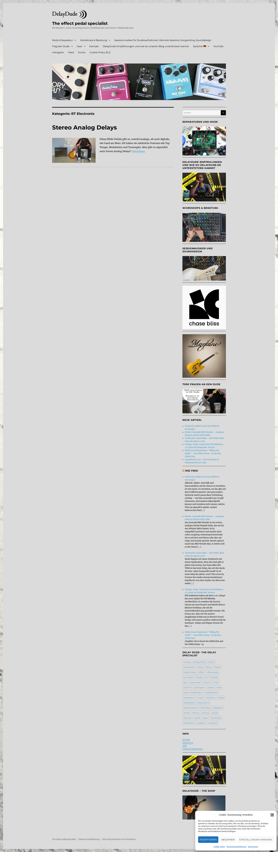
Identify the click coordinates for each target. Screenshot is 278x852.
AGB (184, 746)
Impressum (253, 846)
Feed (71, 52)
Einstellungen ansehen (255, 839)
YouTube (218, 46)
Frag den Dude (61, 46)
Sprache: (198, 46)
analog (186, 662)
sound (215, 713)
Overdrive (210, 697)
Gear (79, 46)
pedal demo (203, 702)
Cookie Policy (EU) (99, 52)
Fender (199, 677)
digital (218, 667)
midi (219, 687)
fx (207, 677)
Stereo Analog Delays (84, 127)
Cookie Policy (219, 846)
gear (185, 682)
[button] (272, 814)
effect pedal (212, 672)
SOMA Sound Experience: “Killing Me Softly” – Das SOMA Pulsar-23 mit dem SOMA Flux (203, 453)
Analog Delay (199, 662)
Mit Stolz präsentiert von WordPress (119, 839)
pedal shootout (190, 708)
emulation (188, 677)
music (200, 697)
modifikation (211, 692)
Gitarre (206, 682)
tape (205, 718)
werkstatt (212, 723)
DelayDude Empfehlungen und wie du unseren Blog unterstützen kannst (146, 46)
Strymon (187, 718)
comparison (189, 667)
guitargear (199, 687)
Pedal (221, 697)
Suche (81, 52)
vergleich (201, 723)
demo (209, 667)
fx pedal (214, 677)
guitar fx (187, 687)
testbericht (188, 723)
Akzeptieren (208, 839)
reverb (186, 713)
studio (197, 718)
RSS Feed (191, 470)
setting (205, 713)
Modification (196, 692)
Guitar (216, 682)
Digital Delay (189, 672)
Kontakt (94, 46)
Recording (206, 708)
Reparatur (218, 708)
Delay (200, 667)
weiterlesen (138, 151)
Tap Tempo (216, 718)
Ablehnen (228, 839)
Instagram (58, 52)
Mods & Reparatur (62, 40)
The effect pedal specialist (80, 23)
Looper (210, 687)
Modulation (188, 697)
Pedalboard (189, 702)
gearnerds (195, 682)
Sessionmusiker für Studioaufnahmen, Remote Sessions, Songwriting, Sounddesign (162, 40)
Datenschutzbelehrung (236, 846)
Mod (185, 692)
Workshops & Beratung (93, 40)
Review (195, 713)
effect (201, 672)
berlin (211, 662)
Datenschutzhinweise (192, 749)
